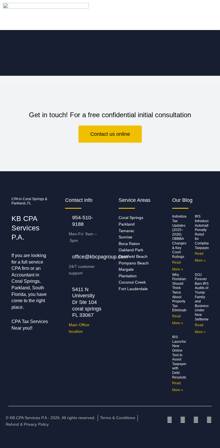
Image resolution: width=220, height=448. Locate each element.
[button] (29, 15)
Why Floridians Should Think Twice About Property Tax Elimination (181, 292)
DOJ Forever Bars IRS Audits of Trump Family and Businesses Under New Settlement (204, 297)
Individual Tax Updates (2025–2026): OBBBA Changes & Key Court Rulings (179, 236)
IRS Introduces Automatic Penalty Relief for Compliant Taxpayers (203, 232)
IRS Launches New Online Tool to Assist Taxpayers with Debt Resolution (180, 357)
